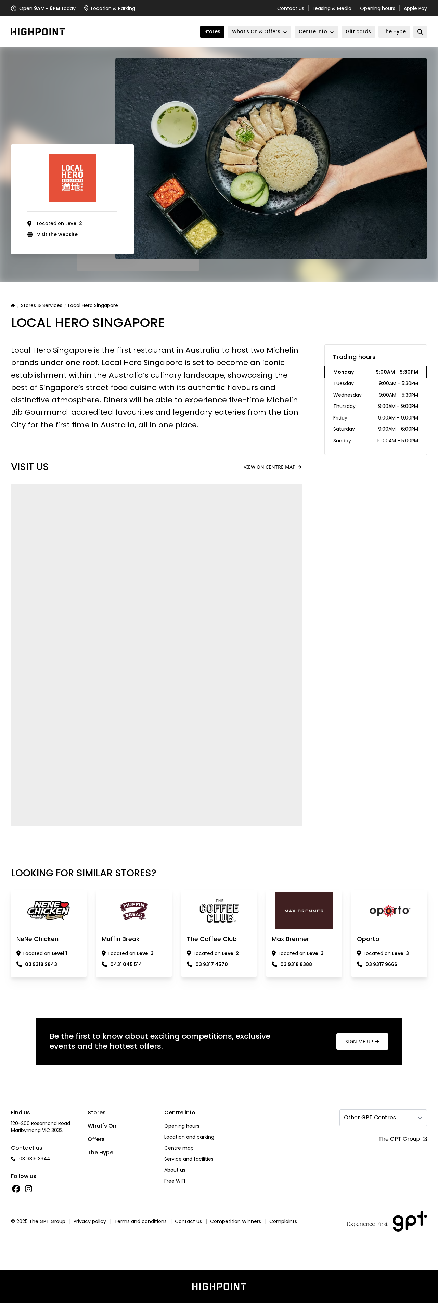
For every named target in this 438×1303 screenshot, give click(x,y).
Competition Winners (235, 1221)
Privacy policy (90, 1221)
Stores (97, 1112)
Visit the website (57, 234)
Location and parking (189, 1137)
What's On (102, 1126)
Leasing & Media (332, 8)
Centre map (179, 1148)
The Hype (100, 1152)
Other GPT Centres (370, 1117)
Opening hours (377, 8)
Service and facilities (189, 1159)
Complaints (283, 1221)
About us (174, 1169)
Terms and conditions (140, 1221)
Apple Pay (415, 8)
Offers (96, 1139)
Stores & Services (41, 305)
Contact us (290, 8)
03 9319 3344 (34, 1158)
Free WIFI (174, 1180)
